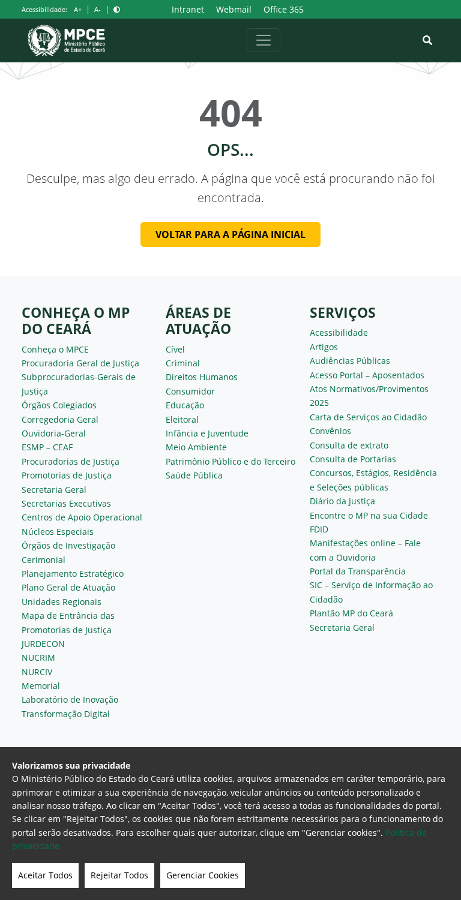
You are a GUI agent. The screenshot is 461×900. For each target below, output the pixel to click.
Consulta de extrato (349, 445)
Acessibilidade (339, 332)
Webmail (234, 9)
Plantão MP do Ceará (351, 613)
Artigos (324, 347)
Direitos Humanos (202, 377)
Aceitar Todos (45, 875)
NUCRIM (38, 657)
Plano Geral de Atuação (68, 587)
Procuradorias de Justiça (70, 461)
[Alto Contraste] (116, 9)
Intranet (188, 9)
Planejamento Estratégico (73, 573)
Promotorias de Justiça (67, 475)
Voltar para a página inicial (230, 234)
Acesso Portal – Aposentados (367, 375)
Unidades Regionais (61, 601)
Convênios (330, 431)
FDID (319, 529)
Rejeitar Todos (119, 875)
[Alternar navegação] (263, 40)
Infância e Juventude (207, 433)
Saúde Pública (194, 475)
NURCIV (37, 672)
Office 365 (284, 9)
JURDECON (43, 643)
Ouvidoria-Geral (54, 433)
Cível (175, 349)
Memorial (41, 685)
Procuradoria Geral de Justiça (80, 363)
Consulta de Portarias (353, 459)
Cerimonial (43, 559)
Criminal (183, 363)
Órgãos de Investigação (68, 545)
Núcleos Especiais (58, 531)
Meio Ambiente (196, 447)
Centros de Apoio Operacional (82, 517)
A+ (78, 9)
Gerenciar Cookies (202, 875)
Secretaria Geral (54, 489)
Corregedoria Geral (60, 419)
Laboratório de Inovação (70, 699)
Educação (185, 405)
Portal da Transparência (358, 571)
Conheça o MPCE (55, 349)
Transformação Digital (66, 714)
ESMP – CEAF (47, 447)
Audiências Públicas (350, 360)
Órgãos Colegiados (59, 405)
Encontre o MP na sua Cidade (369, 515)
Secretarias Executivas (66, 503)
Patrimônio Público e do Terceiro (230, 461)
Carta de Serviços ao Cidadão (368, 417)
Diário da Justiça (342, 501)
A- (97, 9)
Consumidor (190, 391)
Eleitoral (182, 419)
